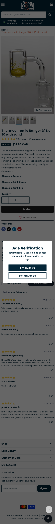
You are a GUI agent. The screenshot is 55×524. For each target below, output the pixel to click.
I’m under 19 (27, 275)
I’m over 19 (27, 267)
